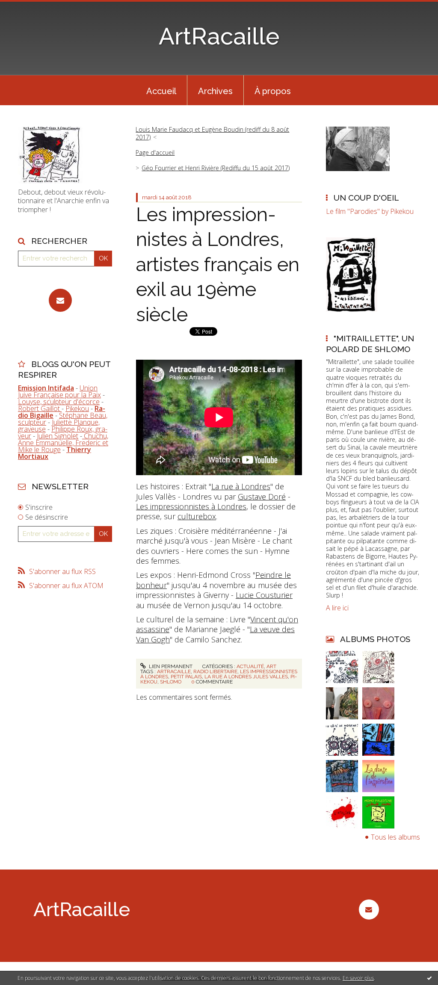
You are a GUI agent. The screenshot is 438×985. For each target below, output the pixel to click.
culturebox (197, 516)
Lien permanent (170, 666)
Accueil (161, 91)
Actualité (250, 666)
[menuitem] (161, 90)
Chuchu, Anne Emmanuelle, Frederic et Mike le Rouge (63, 442)
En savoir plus (358, 978)
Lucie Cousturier (264, 595)
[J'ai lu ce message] (429, 977)
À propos (273, 91)
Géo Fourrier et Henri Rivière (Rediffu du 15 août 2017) (216, 168)
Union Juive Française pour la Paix (59, 391)
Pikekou (77, 408)
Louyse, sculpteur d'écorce (59, 401)
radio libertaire (215, 671)
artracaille (174, 671)
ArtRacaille (219, 36)
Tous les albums (395, 837)
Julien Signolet (57, 436)
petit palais (186, 677)
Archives (215, 91)
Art (271, 666)
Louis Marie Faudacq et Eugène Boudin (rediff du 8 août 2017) (212, 133)
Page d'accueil (155, 152)
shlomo (170, 682)
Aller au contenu (29, 7)
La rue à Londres (240, 486)
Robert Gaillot (40, 408)
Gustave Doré (262, 496)
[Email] (60, 300)
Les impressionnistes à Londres (191, 506)
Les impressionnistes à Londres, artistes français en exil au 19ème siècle (217, 264)
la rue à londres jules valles (246, 677)
